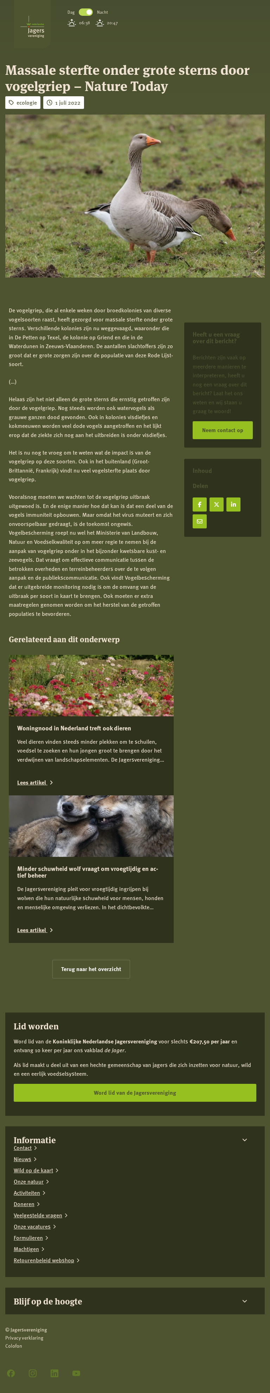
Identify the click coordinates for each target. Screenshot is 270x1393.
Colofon (13, 1345)
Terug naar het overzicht (91, 969)
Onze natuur (29, 1181)
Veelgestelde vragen (38, 1215)
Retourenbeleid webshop (44, 1260)
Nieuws (22, 1159)
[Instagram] (32, 1373)
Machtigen (26, 1249)
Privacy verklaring (24, 1337)
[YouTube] (76, 1373)
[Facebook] (11, 1373)
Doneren (24, 1204)
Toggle (86, 12)
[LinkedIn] (54, 1373)
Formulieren (28, 1238)
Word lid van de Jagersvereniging (135, 1092)
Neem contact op (222, 430)
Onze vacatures (32, 1226)
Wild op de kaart (33, 1170)
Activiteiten (27, 1193)
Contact (23, 1148)
